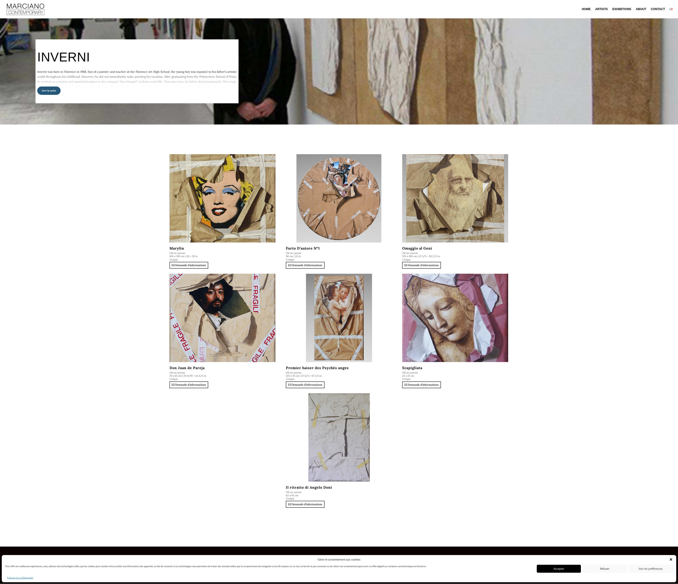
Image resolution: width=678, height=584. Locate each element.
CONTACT (658, 9)
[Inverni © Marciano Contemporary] (339, 198)
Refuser (604, 568)
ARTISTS (601, 9)
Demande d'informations (190, 265)
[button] (671, 559)
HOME (586, 9)
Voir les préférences (651, 568)
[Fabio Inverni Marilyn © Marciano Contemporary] (223, 198)
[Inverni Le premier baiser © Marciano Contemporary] (339, 318)
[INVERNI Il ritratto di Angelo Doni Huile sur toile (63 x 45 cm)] (339, 437)
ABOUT (641, 9)
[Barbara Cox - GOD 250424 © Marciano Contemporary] (455, 198)
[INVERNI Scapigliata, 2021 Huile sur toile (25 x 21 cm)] (455, 318)
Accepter (559, 568)
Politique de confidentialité (20, 577)
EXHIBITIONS (621, 9)
